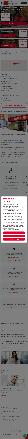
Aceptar (14, 232)
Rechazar (14, 236)
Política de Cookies (11, 225)
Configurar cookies (14, 239)
